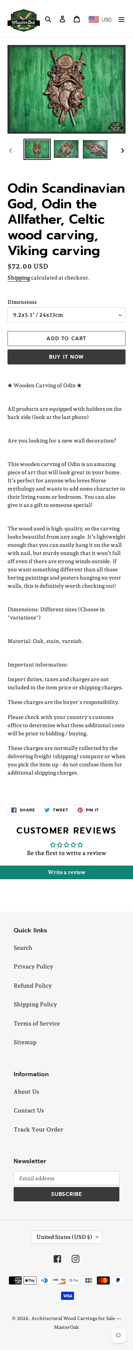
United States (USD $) (64, 1237)
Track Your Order (38, 1129)
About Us (26, 1091)
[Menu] (121, 19)
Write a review (67, 872)
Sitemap (25, 1042)
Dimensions (22, 302)
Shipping (19, 277)
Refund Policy (33, 985)
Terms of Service (37, 1023)
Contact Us (29, 1110)
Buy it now (66, 357)
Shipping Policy (35, 1004)
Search (23, 947)
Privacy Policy (33, 966)
